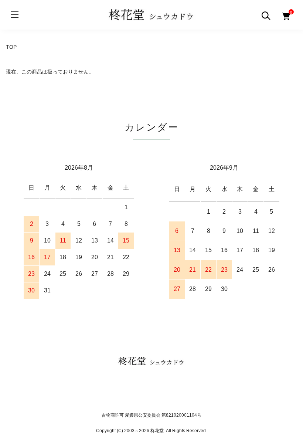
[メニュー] (15, 15)
